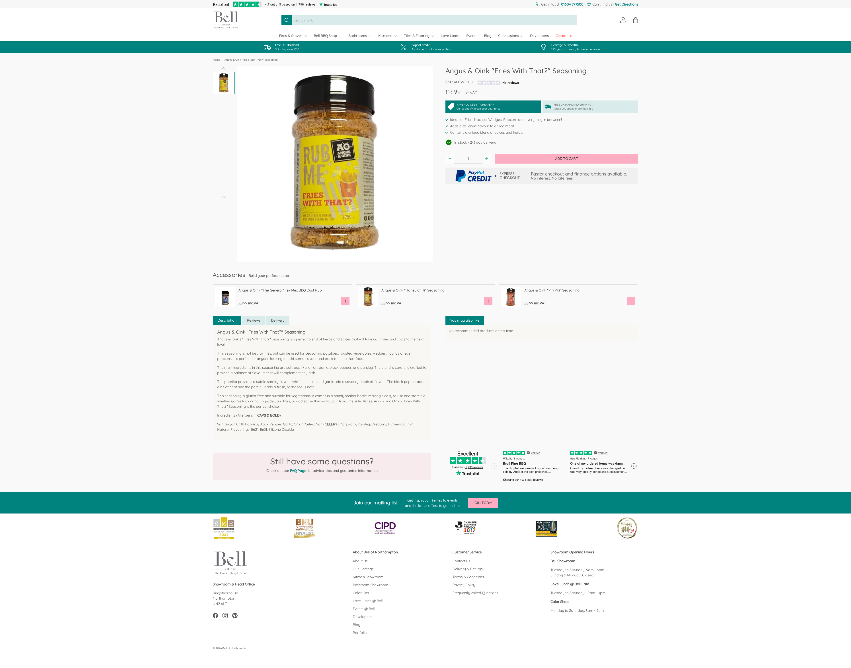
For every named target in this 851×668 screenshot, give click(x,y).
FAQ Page (298, 470)
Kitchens (385, 35)
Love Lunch (450, 35)
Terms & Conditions (468, 577)
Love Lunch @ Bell (368, 600)
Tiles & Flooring (416, 35)
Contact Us (461, 561)
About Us (360, 561)
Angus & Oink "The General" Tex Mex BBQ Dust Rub (280, 290)
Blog (488, 35)
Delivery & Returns (468, 569)
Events (471, 35)
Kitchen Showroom (368, 577)
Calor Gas (361, 593)
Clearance (564, 35)
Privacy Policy (464, 585)
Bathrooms (357, 35)
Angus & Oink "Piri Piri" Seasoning (552, 290)
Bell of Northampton (234, 648)
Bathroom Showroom (370, 585)
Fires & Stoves (291, 35)
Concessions (508, 35)
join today (482, 502)
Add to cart (566, 158)
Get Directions (626, 4)
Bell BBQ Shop (325, 35)
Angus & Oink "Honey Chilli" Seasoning (413, 290)
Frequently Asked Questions (475, 593)
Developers (539, 35)
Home (216, 59)
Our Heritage (363, 569)
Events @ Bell (364, 608)
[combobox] (428, 20)
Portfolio (360, 632)
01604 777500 (572, 4)
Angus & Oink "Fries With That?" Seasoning (250, 59)
